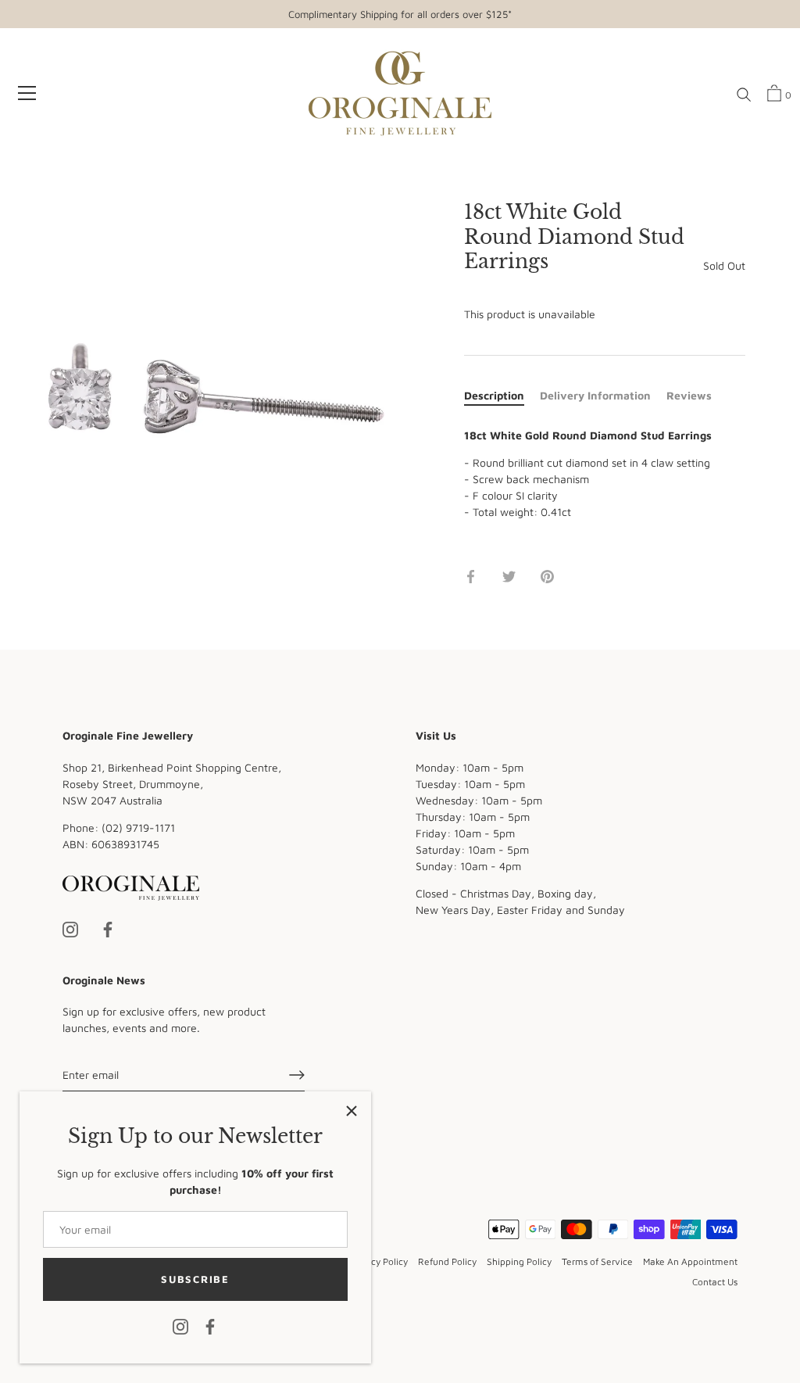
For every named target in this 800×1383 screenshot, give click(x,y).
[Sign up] (297, 1075)
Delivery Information (595, 395)
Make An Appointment (690, 1261)
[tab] (502, 395)
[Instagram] (180, 1325)
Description (494, 395)
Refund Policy (447, 1261)
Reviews (689, 395)
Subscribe (195, 1279)
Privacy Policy (378, 1261)
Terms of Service (597, 1261)
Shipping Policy (519, 1261)
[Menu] (27, 93)
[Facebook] (210, 1325)
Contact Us (715, 1282)
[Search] (744, 95)
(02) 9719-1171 (138, 827)
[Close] (351, 1111)
